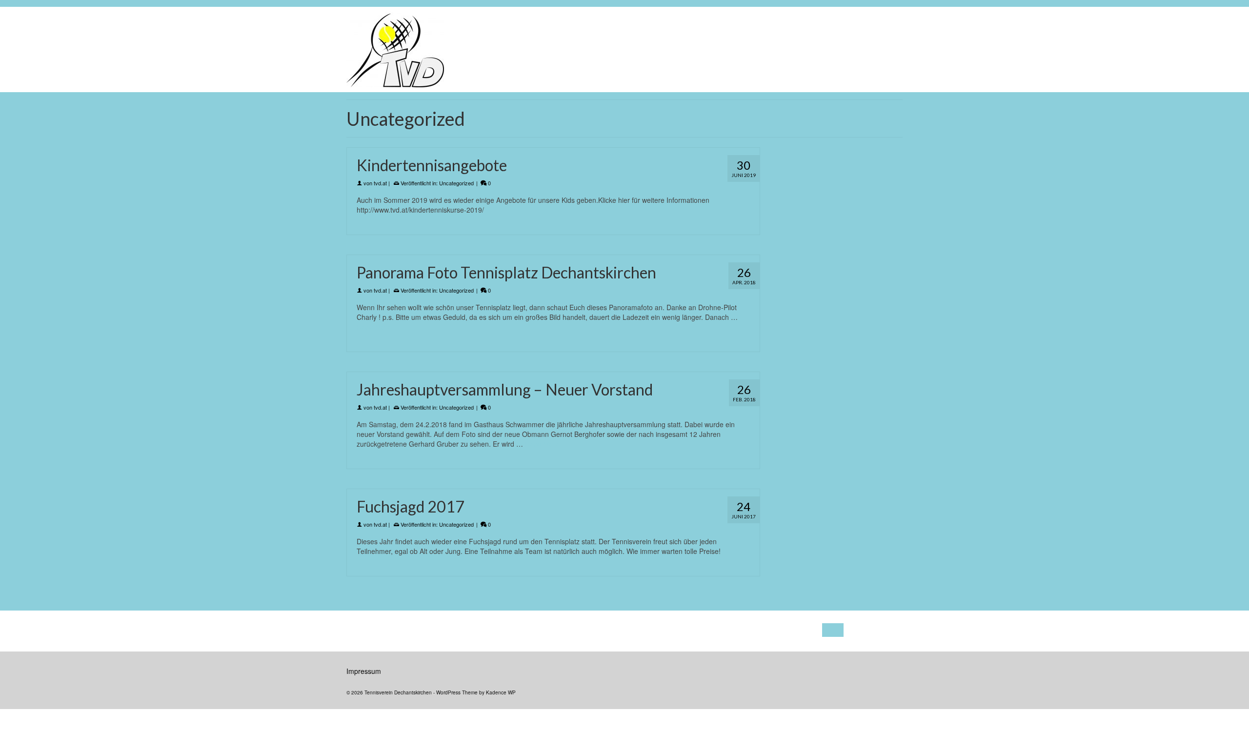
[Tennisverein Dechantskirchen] (481, 49)
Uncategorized (456, 183)
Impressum (363, 671)
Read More (374, 327)
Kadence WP (501, 692)
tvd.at (380, 183)
